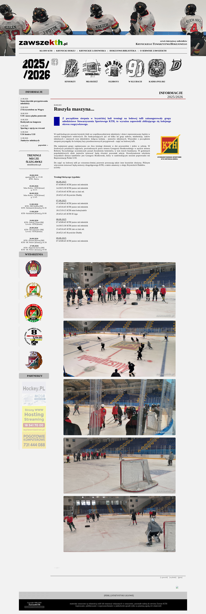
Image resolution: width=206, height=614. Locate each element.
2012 (47, 595)
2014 (38, 595)
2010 (27, 598)
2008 (36, 598)
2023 (29, 593)
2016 (29, 595)
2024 (24, 593)
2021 (38, 593)
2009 (32, 598)
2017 (24, 595)
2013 (42, 595)
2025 (20, 593)
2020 (42, 593)
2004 (41, 598)
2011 (23, 598)
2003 (45, 598)
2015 (33, 595)
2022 (33, 593)
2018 (20, 595)
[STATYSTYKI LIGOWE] (122, 595)
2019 (47, 593)
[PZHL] (107, 595)
